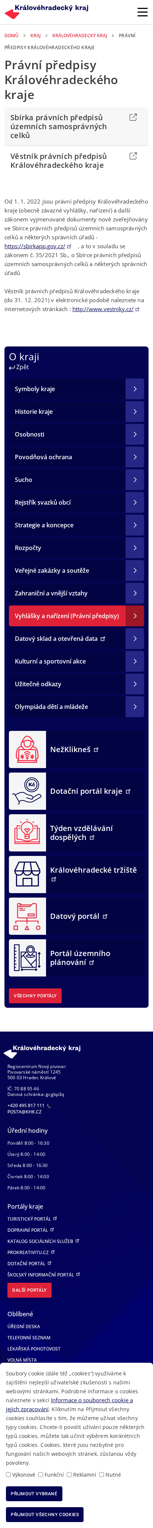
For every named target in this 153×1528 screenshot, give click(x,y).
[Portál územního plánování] (27, 957)
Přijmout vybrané (34, 1493)
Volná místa (22, 1360)
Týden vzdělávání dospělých (81, 832)
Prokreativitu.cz (28, 1252)
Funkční (54, 1474)
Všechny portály (35, 995)
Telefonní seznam (29, 1337)
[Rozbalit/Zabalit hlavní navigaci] (142, 11)
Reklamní (84, 1474)
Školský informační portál (41, 1275)
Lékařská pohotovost (34, 1349)
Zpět (22, 367)
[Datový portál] (27, 915)
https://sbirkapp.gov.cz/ (34, 246)
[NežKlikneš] (27, 749)
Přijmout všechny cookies (45, 1514)
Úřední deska (23, 1326)
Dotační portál (26, 1263)
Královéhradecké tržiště (93, 870)
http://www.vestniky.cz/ (103, 309)
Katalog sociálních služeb (40, 1241)
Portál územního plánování (80, 957)
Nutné (113, 1474)
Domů (11, 35)
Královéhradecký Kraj (79, 35)
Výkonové (23, 1474)
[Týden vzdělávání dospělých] (27, 832)
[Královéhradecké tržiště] (27, 874)
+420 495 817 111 (26, 1105)
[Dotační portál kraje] (27, 790)
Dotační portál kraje (87, 791)
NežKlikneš (71, 749)
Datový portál (75, 916)
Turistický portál (29, 1219)
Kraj (35, 35)
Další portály (29, 1290)
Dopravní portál (28, 1230)
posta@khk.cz (24, 1112)
